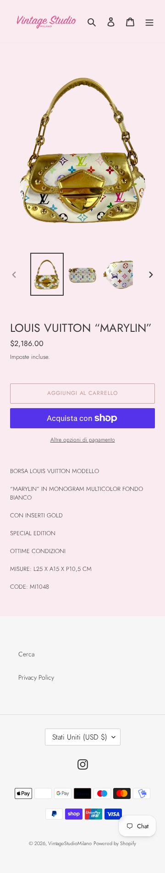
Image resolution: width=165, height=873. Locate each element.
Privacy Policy (36, 677)
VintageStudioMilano (70, 843)
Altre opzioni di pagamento (82, 440)
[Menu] (149, 21)
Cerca (26, 654)
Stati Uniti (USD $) (79, 737)
